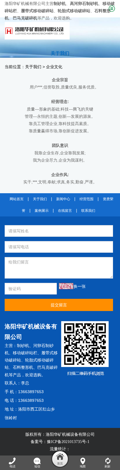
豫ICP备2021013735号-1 (68, 442)
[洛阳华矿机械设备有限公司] (54, 30)
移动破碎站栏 (25, 353)
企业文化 (54, 67)
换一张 (79, 286)
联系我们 (88, 211)
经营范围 (86, 199)
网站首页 (17, 199)
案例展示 (42, 211)
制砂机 (23, 346)
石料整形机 (23, 367)
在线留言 (65, 211)
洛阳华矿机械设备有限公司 (70, 434)
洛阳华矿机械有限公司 (25, 3)
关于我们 (33, 67)
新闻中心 (63, 199)
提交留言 (59, 305)
